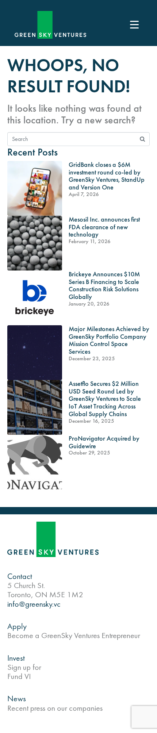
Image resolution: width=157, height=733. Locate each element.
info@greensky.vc (34, 604)
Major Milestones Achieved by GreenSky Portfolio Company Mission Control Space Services (109, 340)
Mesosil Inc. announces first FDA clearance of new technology (104, 226)
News (16, 698)
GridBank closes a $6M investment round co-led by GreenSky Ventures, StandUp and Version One (107, 175)
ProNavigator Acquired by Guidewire (104, 442)
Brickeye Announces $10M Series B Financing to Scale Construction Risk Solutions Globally (104, 285)
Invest (16, 658)
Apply (17, 626)
